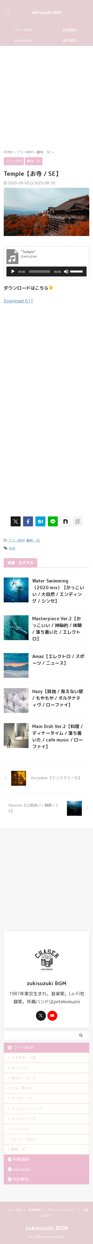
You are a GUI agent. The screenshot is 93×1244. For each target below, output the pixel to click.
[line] (53, 521)
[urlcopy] (78, 521)
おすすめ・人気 (23, 1057)
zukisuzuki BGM (46, 12)
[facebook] (28, 521)
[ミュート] (66, 271)
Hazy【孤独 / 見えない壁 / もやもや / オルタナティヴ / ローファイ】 (57, 698)
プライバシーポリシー (61, 1210)
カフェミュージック (27, 1108)
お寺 (12, 548)
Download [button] (18, 301)
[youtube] (52, 1016)
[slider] (77, 271)
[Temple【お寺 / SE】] (40, 521)
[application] (46, 271)
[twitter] (16, 521)
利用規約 (21, 1159)
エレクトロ (20, 1129)
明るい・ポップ (23, 1078)
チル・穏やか (21, 1088)
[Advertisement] (46, 97)
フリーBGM (23, 30)
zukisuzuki (23, 40)
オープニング (21, 1098)
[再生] (12, 271)
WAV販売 (21, 1179)
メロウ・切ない (23, 1139)
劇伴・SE (33, 540)
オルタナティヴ (23, 1118)
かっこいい (20, 1067)
